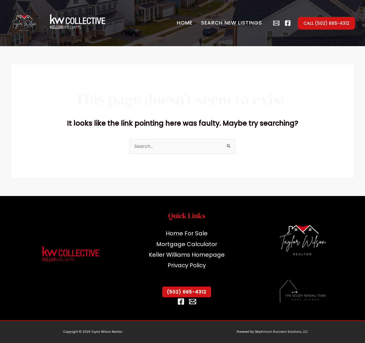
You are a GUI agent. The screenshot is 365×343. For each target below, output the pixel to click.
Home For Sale (187, 233)
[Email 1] (276, 23)
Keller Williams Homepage (187, 255)
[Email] (192, 301)
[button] (326, 23)
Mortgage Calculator (186, 244)
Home (184, 23)
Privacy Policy (187, 265)
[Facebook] (287, 23)
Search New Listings (231, 23)
